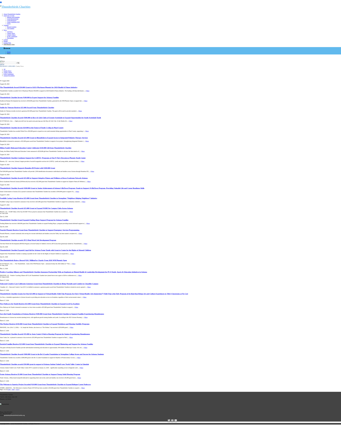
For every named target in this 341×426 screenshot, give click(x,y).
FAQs (8, 23)
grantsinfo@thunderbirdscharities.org (14, 415)
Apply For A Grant (9, 15)
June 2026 (5, 213)
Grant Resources (11, 20)
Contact (6, 39)
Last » (18, 389)
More (87, 91)
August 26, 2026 (4, 144)
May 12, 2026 (4, 268)
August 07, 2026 (4, 195)
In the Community (12, 36)
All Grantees (10, 28)
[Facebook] (169, 420)
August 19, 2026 (4, 164)
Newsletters (10, 38)
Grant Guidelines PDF (13, 22)
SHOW (2, 64)
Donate (6, 41)
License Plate (7, 43)
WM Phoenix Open (9, 44)
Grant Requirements (12, 19)
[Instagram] (172, 420)
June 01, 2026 (4, 257)
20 (13, 389)
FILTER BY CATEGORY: (12, 66)
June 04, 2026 (4, 226)
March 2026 (5, 277)
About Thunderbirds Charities (12, 14)
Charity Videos (11, 35)
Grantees (6, 25)
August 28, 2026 (4, 84)
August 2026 (5, 81)
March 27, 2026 (4, 280)
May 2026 (5, 265)
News (5, 30)
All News (10, 31)
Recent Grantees (11, 27)
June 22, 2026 (4, 216)
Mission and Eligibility (13, 17)
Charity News (11, 33)
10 (12, 389)
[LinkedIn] (175, 420)
